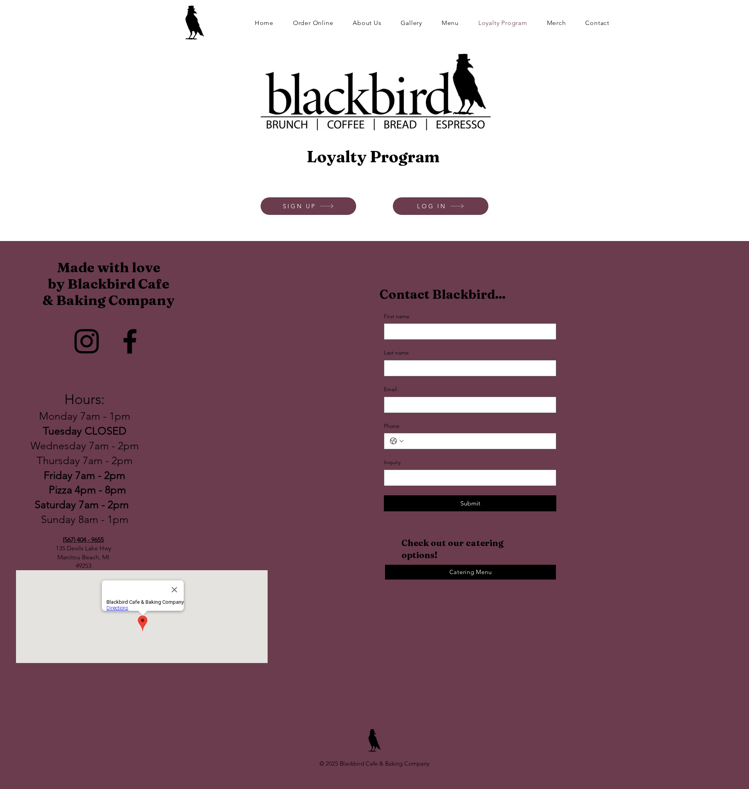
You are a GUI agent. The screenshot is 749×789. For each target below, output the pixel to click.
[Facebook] (130, 341)
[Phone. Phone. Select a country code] (397, 441)
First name (397, 316)
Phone (391, 425)
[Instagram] (86, 341)
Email (390, 389)
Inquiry (392, 462)
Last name (396, 352)
